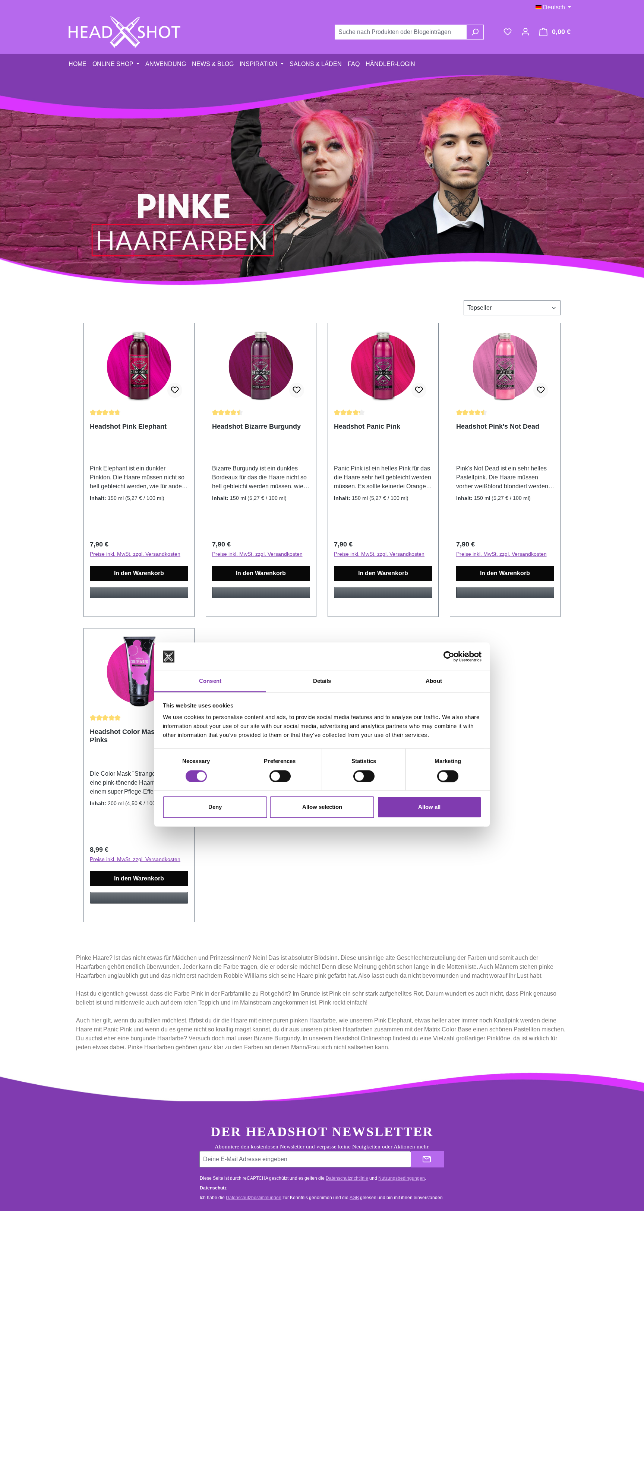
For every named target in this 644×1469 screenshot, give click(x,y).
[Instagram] (509, 1275)
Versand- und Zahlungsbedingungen (251, 1262)
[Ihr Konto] (525, 31)
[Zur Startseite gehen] (124, 32)
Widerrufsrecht (225, 1290)
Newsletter (351, 1276)
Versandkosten (303, 1441)
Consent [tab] (210, 681)
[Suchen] (475, 32)
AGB (354, 1197)
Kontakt (217, 1248)
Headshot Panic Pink (367, 426)
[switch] (280, 776)
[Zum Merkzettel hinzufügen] (174, 390)
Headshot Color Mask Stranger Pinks (139, 736)
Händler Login (355, 1262)
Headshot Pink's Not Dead (497, 426)
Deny (215, 807)
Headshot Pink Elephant (128, 426)
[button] (139, 596)
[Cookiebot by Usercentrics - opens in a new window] (449, 656)
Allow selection (322, 807)
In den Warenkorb (139, 573)
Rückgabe (220, 1276)
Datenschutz (353, 1304)
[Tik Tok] (509, 1301)
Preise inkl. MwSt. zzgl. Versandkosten (135, 554)
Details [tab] (322, 681)
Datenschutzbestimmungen (253, 1197)
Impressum (352, 1318)
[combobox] (401, 32)
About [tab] (434, 681)
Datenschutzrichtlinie (347, 1178)
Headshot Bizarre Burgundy (256, 426)
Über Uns (350, 1290)
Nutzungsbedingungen (401, 1178)
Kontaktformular (111, 1282)
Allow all (429, 807)
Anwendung (352, 1248)
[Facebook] (509, 1250)
